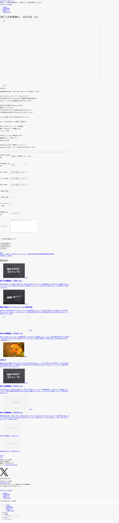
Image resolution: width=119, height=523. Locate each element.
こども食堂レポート (15, 254)
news (1, 252)
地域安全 (35, 254)
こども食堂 (6, 254)
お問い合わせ (7, 498)
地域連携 (40, 254)
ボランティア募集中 (26, 254)
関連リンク (6, 496)
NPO (1, 254)
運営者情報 (6, 494)
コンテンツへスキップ (6, 0)
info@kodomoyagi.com (11, 464)
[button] (19, 516)
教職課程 (45, 254)
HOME (5, 493)
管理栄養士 (51, 254)
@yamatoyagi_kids (5, 483)
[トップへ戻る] (0, 522)
